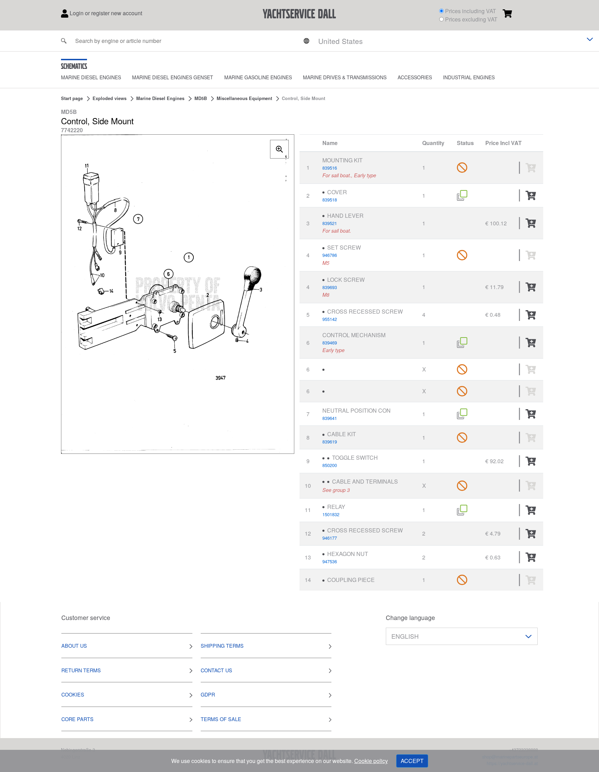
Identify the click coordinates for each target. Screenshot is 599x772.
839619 (329, 441)
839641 (329, 418)
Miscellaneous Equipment (244, 98)
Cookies (72, 694)
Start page (72, 98)
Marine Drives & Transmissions (345, 77)
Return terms (81, 670)
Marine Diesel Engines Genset (172, 77)
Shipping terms (222, 645)
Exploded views (110, 98)
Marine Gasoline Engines (258, 77)
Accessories (415, 77)
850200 (329, 465)
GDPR (208, 694)
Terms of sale (221, 718)
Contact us (216, 670)
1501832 (330, 514)
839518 (329, 199)
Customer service (85, 617)
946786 (329, 255)
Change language (410, 617)
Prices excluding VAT (471, 19)
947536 (329, 561)
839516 (329, 167)
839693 (329, 287)
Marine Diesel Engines (91, 77)
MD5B (200, 98)
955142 (329, 319)
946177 (329, 538)
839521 (329, 223)
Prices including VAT (470, 11)
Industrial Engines (469, 77)
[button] (96, 77)
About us (74, 645)
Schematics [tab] (74, 66)
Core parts (77, 718)
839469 (329, 342)
